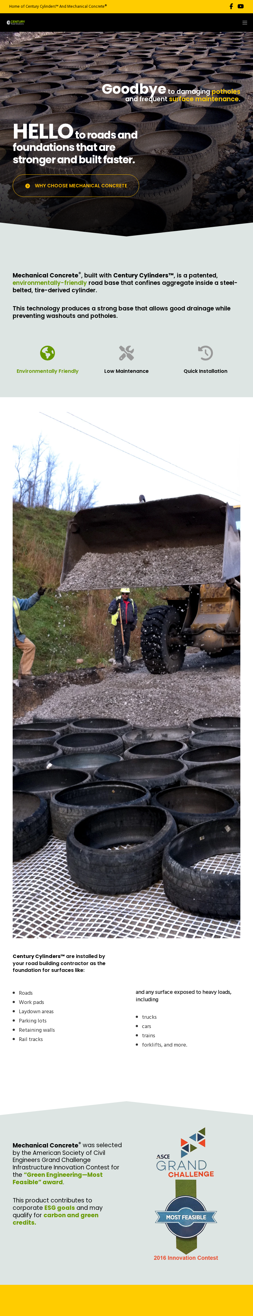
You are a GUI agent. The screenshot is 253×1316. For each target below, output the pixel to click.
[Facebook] (231, 6)
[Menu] (242, 22)
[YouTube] (241, 6)
